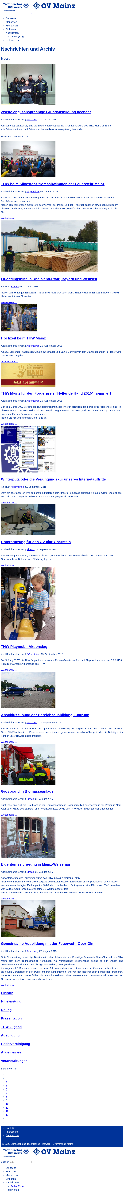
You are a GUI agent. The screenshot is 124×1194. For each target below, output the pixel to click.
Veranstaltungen (14, 1061)
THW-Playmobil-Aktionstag (24, 647)
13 (7, 1114)
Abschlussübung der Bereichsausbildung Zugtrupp (45, 715)
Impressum (12, 1131)
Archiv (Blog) (17, 36)
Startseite (11, 18)
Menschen (11, 22)
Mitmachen (12, 25)
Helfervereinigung (15, 1044)
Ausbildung (32, 119)
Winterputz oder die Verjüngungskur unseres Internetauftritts (53, 479)
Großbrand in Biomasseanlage (27, 791)
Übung (6, 1010)
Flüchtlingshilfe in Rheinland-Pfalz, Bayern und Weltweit (49, 279)
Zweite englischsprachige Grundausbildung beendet (46, 112)
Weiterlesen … (9, 218)
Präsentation (33, 654)
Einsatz (15, 286)
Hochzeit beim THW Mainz (23, 338)
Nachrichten (12, 33)
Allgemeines (33, 191)
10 (7, 1103)
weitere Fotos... (9, 361)
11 (7, 1107)
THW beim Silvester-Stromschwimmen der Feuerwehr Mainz (53, 184)
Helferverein (12, 40)
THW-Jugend (11, 1027)
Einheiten (11, 29)
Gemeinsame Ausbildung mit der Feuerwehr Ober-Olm (47, 944)
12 (7, 1111)
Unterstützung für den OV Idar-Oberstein (36, 542)
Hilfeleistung (11, 1001)
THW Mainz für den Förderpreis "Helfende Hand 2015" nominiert (56, 393)
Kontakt (10, 1128)
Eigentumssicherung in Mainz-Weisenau (35, 864)
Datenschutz (12, 1135)
